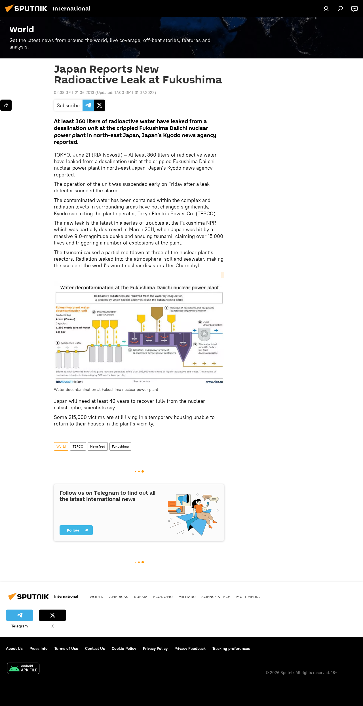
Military (187, 596)
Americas (118, 596)
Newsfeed (97, 446)
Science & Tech (216, 596)
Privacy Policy (155, 648)
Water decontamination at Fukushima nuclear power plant (106, 389)
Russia (140, 596)
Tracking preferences (231, 648)
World (61, 446)
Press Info (38, 648)
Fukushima (120, 446)
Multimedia (248, 596)
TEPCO (78, 446)
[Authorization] (326, 8)
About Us (14, 648)
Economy (163, 596)
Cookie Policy (124, 648)
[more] (6, 105)
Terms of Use (66, 648)
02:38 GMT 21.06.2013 (74, 92)
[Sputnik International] (28, 13)
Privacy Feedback (190, 648)
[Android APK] (23, 669)
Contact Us (95, 648)
